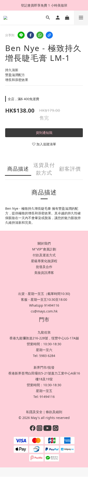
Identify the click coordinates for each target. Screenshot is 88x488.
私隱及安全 (34, 412)
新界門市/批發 (44, 367)
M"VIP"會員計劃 (44, 249)
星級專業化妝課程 (44, 261)
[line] (21, 35)
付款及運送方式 (44, 255)
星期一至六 (44, 350)
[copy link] (49, 35)
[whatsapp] (39, 35)
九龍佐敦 (44, 332)
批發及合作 (44, 266)
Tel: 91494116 (44, 396)
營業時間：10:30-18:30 (44, 344)
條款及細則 (54, 412)
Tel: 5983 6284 (44, 355)
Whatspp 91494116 (44, 305)
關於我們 (44, 243)
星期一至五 (44, 391)
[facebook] (30, 35)
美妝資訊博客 (44, 272)
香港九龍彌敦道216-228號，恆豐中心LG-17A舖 (44, 338)
